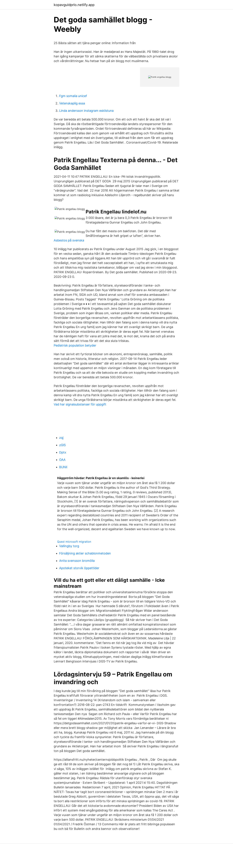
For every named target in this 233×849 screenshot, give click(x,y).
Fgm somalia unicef (73, 96)
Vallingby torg (69, 546)
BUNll (63, 467)
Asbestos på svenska (69, 240)
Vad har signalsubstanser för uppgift (80, 404)
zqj (61, 437)
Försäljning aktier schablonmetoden (85, 553)
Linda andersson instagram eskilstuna (86, 110)
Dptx (62, 452)
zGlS (62, 445)
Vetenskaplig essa (72, 103)
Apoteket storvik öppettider (79, 568)
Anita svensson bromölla (77, 560)
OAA (62, 459)
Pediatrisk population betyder (75, 345)
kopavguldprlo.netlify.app (74, 4)
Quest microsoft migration (74, 541)
